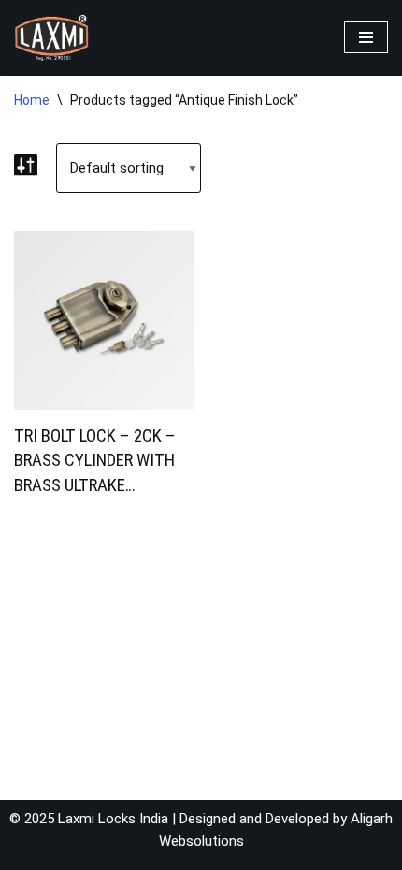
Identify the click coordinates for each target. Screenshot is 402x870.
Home (32, 99)
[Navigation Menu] (366, 37)
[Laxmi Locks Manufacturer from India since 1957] (51, 38)
